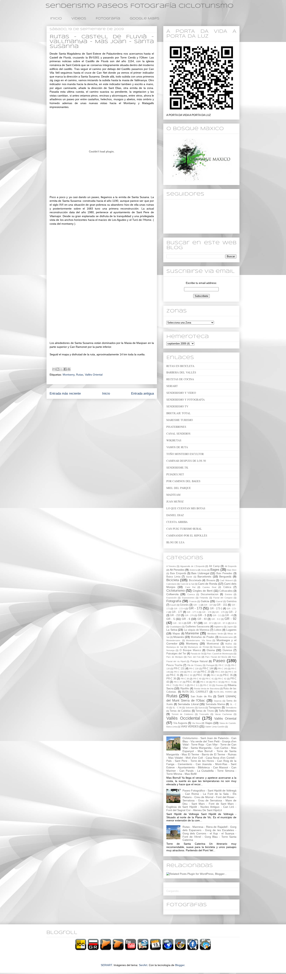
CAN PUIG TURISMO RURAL (184, 528)
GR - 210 (175, 615)
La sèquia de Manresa (196, 630)
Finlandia (204, 598)
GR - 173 (195, 608)
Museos (217, 647)
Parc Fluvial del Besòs (216, 657)
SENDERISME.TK (177, 467)
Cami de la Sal (187, 584)
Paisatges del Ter (176, 653)
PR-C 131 (179, 668)
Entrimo (228, 594)
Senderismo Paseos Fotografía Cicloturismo (139, 6)
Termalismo (230, 707)
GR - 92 (230, 619)
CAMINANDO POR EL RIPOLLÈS (186, 535)
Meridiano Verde (215, 633)
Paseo (219, 660)
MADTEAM (173, 495)
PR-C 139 (193, 668)
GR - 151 (222, 605)
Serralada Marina (215, 704)
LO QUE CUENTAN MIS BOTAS (185, 508)
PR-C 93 (207, 685)
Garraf (219, 601)
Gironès (184, 605)
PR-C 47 (178, 682)
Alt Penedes (177, 569)
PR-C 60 (216, 682)
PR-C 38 (185, 678)
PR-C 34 (215, 675)
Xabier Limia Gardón (215, 726)
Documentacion (209, 594)
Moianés (178, 636)
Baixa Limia (173, 576)
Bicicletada (195, 580)
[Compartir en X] (61, 369)
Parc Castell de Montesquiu (220, 653)
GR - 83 (202, 619)
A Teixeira (171, 566)
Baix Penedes (224, 573)
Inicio (56, 18)
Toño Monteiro (227, 710)
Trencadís (204, 714)
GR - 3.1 (217, 615)
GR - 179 (220, 612)
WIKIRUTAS (173, 440)
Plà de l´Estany (194, 665)
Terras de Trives (205, 711)
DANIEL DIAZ (175, 515)
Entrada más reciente (65, 393)
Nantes (229, 647)
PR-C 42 (222, 678)
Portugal (210, 665)
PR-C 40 (197, 678)
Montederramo (226, 637)
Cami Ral (190, 587)
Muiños (228, 644)
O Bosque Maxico (190, 650)
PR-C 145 (222, 668)
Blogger (179, 965)
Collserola (172, 594)
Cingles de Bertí (202, 590)
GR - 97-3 (222, 623)
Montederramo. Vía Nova (198, 640)
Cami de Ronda (208, 583)
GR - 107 (208, 605)
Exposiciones (188, 598)
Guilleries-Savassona (197, 626)
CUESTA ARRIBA (177, 522)
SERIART (172, 386)
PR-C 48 (191, 682)
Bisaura (210, 580)
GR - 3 (202, 615)
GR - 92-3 (178, 623)
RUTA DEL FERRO (223, 692)
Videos (78, 18)
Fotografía (108, 18)
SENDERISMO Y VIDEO (181, 393)
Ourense (227, 650)
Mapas (176, 633)
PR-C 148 (178, 672)
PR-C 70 (229, 682)
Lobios (218, 630)
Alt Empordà (230, 566)
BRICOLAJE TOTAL (178, 413)
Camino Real (209, 587)
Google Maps (144, 18)
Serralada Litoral (188, 704)
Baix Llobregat (200, 573)
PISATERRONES (176, 427)
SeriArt (143, 965)
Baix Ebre (231, 570)
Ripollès (184, 688)
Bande (189, 577)
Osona (211, 650)
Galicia (205, 601)
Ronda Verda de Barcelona (206, 688)
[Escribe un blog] (58, 369)
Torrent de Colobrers (182, 714)
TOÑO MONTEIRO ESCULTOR (185, 454)
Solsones (190, 707)
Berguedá (225, 576)
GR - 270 (189, 615)
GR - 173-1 (216, 608)
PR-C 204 (219, 672)
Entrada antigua (142, 393)
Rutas (79, 374)
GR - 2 (233, 612)
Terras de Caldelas (180, 711)
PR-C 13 (222, 665)
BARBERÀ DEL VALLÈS (181, 372)
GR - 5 (170, 618)
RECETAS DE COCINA (180, 379)
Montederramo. (173, 640)
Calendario (171, 584)
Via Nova (196, 723)
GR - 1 (196, 605)
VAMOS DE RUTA (177, 447)
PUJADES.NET (175, 474)
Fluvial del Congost (222, 598)
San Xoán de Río (201, 696)
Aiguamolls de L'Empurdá (192, 566)
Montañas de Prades (202, 637)
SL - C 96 (177, 707)
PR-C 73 (170, 685)
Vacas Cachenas (223, 714)
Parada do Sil (197, 653)
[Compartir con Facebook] (65, 369)
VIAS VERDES (190, 726)
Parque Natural (199, 661)
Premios (220, 685)
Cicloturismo (175, 590)
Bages (214, 569)
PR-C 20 (205, 671)
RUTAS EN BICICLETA (180, 366)
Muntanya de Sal (174, 647)
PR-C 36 (171, 678)
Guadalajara (175, 626)
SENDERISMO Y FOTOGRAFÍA (185, 399)
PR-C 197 (192, 672)
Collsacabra (225, 591)
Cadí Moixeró (226, 580)
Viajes (208, 722)
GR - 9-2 (215, 619)
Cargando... (173, 890)
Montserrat (213, 643)
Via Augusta (180, 723)
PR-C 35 (227, 675)
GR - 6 (186, 618)
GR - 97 (192, 622)
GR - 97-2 (208, 623)
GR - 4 (229, 615)
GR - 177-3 (192, 612)
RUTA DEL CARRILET (195, 691)
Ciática (227, 587)
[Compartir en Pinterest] (69, 369)
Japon (230, 626)
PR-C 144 (208, 668)
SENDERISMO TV (177, 406)
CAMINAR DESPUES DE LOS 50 (186, 461)
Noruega (170, 650)
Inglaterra (218, 626)
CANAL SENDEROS (178, 433)
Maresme (192, 633)
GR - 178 (206, 612)
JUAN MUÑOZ (175, 501)
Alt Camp (214, 566)
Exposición (171, 598)
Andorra (193, 570)
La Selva (171, 629)
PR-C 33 (201, 675)
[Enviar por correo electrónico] (54, 369)
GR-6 (233, 623)
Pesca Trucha (174, 665)
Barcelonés (204, 576)
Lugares (231, 629)
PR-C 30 (232, 672)
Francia (193, 601)
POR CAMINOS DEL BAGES (183, 481)
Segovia (217, 701)
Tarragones (215, 707)
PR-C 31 (174, 675)
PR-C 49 (204, 682)
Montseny (69, 374)
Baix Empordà (178, 573)
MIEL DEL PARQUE (178, 488)
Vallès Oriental (94, 374)
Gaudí (173, 605)
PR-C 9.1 (194, 685)
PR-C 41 (209, 678)
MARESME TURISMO (179, 420)
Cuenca (191, 594)
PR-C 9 (182, 685)
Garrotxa (231, 601)
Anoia (203, 570)
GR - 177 (177, 612)
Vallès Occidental (183, 718)
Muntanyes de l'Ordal (198, 647)
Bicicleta (172, 580)
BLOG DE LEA (175, 542)
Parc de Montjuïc (174, 657)
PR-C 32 (188, 675)
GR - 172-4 (179, 608)
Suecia (201, 707)
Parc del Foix (194, 657)
